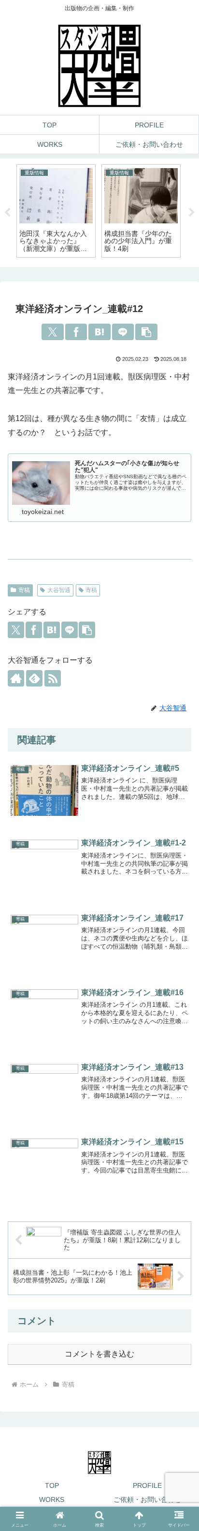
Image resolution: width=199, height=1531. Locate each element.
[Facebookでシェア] (76, 332)
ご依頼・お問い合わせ (147, 1499)
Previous (7, 213)
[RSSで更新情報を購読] (52, 678)
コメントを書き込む (99, 1354)
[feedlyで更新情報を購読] (34, 678)
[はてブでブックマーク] (99, 332)
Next (192, 213)
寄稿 (24, 590)
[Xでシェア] (53, 332)
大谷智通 (59, 590)
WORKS (51, 1499)
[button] (146, 332)
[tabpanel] (56, 211)
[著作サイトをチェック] (16, 678)
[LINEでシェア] (123, 332)
